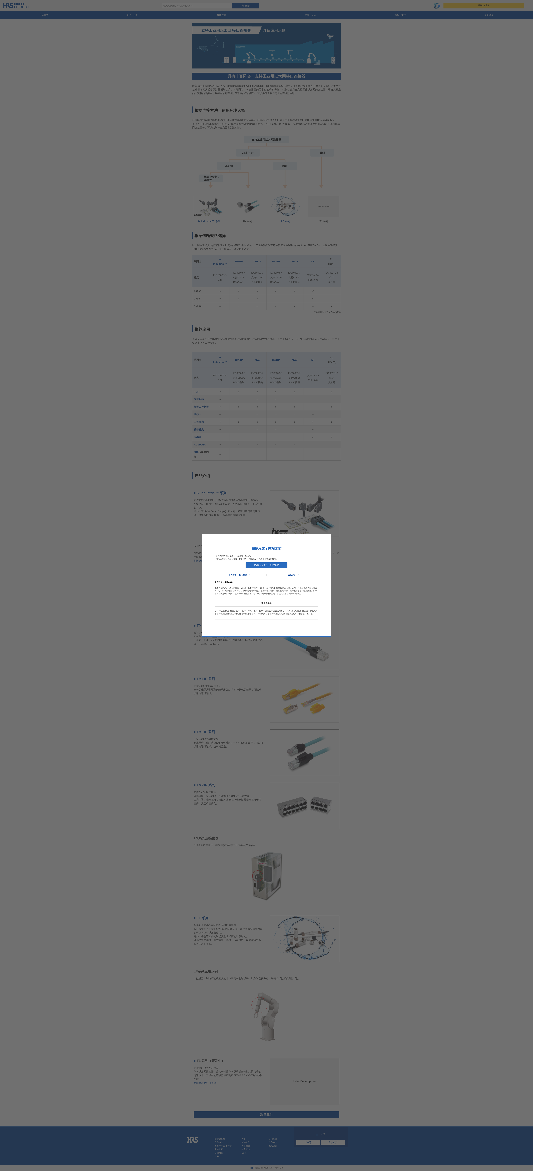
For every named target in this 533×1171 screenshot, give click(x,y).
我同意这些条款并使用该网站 (266, 565)
